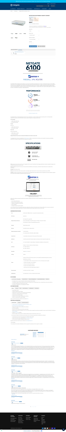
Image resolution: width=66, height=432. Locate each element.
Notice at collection (27, 430)
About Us (42, 417)
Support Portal (36, 419)
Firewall (17, 288)
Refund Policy (20, 421)
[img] (13, 356)
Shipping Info (20, 419)
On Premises (12, 419)
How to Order (20, 418)
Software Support (32, 37)
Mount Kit (30, 29)
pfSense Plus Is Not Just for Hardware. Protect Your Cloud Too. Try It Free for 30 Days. (33, 1)
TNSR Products (37, 8)
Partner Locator (28, 419)
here (27, 298)
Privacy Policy (43, 421)
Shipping (30, 23)
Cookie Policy (43, 422)
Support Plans (36, 418)
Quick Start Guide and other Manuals (17, 305)
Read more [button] (13, 350)
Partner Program (28, 417)
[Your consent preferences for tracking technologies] (1, 430)
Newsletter (43, 419)
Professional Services (37, 420)
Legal (42, 423)
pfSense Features (13, 420)
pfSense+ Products (20, 8)
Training (35, 421)
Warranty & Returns (25, 302)
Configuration (31, 288)
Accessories (44, 8)
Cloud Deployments (14, 418)
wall (26, 251)
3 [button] (33, 406)
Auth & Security (25, 288)
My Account (20, 417)
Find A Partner (42, 46)
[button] (31, 17)
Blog (42, 418)
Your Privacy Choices (36, 430)
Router (13, 288)
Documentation (13, 421)
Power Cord (31, 33)
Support (19, 302)
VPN (20, 288)
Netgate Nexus (29, 8)
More (50, 8)
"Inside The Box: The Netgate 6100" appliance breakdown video (21, 304)
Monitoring (36, 288)
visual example (15, 311)
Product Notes (14, 302)
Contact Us (43, 420)
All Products (13, 8)
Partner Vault (28, 418)
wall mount (17, 312)
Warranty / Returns (21, 420)
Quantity (30, 41)
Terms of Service (20, 422)
